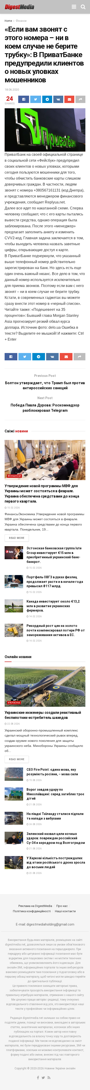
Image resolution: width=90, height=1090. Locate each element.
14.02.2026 (35, 616)
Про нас (62, 906)
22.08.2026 (13, 724)
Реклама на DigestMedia (35, 906)
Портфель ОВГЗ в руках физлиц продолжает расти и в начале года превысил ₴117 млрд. (55, 581)
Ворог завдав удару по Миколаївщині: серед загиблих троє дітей (55, 794)
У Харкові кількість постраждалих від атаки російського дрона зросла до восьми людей (56, 862)
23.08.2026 (35, 873)
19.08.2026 (35, 780)
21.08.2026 (35, 804)
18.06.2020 (12, 89)
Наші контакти (65, 911)
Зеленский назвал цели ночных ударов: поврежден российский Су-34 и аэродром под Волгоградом (56, 838)
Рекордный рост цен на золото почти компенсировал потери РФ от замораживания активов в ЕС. (56, 630)
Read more (16, 538)
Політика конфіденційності (32, 911)
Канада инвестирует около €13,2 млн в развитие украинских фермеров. (53, 606)
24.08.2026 (35, 824)
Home (8, 20)
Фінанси (21, 20)
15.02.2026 (13, 507)
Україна (14, 702)
